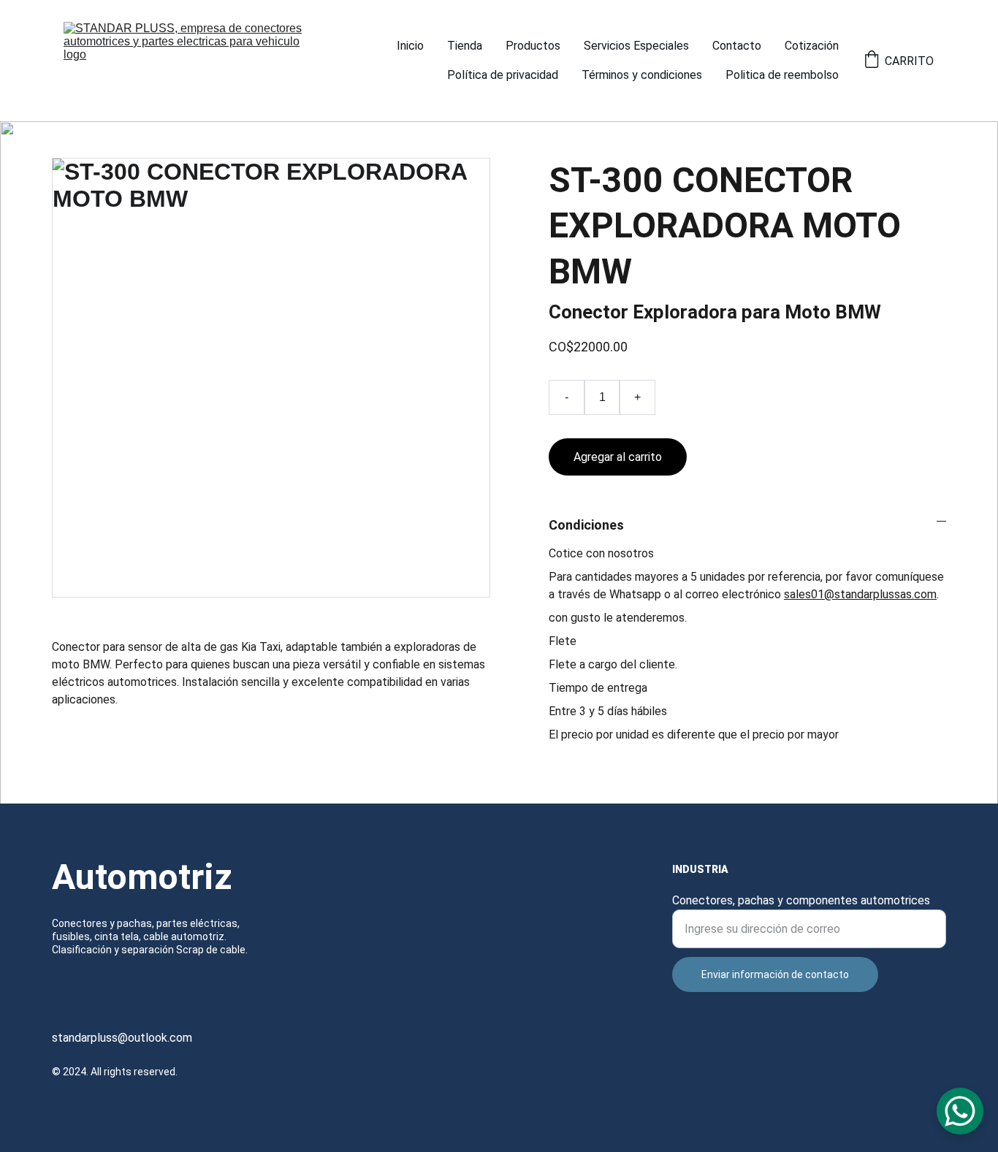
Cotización (812, 46)
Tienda (464, 46)
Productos (533, 46)
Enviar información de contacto (775, 974)
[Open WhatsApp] (960, 1111)
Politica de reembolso (782, 75)
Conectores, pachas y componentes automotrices (801, 900)
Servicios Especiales (636, 46)
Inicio (410, 46)
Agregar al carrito (618, 457)
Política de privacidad (502, 75)
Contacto (736, 46)
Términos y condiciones (642, 75)
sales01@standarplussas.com (860, 594)
